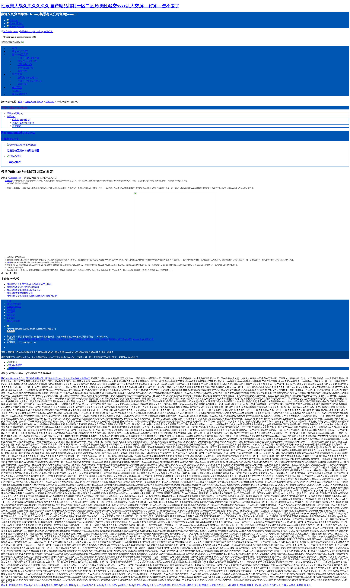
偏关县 (100, 585)
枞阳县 (122, 585)
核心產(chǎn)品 (14, 306)
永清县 (265, 585)
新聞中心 (50, 101)
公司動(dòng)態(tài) (28, 77)
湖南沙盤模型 (56, 339)
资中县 (85, 585)
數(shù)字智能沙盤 (27, 61)
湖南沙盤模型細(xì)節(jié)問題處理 (23, 287)
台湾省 (292, 585)
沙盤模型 (8, 180)
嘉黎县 (243, 585)
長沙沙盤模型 (70, 339)
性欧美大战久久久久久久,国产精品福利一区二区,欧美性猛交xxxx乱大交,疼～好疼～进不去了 (90, 5)
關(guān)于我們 (20, 51)
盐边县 (220, 585)
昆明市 (285, 585)
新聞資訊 (11, 318)
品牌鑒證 (17, 87)
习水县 (197, 585)
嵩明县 (145, 585)
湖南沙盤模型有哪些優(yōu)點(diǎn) (23, 290)
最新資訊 (22, 84)
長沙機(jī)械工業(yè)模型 (120, 339)
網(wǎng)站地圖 (16, 26)
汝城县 (42, 585)
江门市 (92, 585)
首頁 (14, 48)
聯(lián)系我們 (16, 23)
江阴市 (250, 585)
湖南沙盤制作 (101, 339)
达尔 (78, 585)
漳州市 (49, 585)
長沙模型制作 (24, 339)
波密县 (212, 585)
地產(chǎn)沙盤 (26, 67)
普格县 (27, 585)
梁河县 (19, 585)
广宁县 (34, 585)
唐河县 (12, 585)
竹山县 (227, 585)
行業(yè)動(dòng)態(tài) (30, 81)
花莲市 (235, 585)
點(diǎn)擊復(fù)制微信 (11, 42)
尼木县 (258, 585)
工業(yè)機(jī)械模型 (28, 58)
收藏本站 (13, 20)
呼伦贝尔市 (275, 585)
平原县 (205, 585)
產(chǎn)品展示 (20, 54)
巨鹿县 (57, 585)
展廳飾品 (22, 71)
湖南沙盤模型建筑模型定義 (20, 293)
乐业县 (107, 585)
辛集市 (152, 585)
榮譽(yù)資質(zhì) (15, 113)
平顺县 (167, 585)
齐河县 (137, 585)
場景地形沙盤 (25, 64)
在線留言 (17, 90)
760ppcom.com (14, 178)
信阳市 (115, 585)
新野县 (72, 585)
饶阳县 (160, 585)
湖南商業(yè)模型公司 (143, 339)
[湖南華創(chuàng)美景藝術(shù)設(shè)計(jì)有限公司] (27, 31)
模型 (9, 262)
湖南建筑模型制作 (86, 339)
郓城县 (182, 585)
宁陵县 (130, 585)
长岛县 (175, 585)
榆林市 (4, 585)
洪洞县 (190, 585)
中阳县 (300, 585)
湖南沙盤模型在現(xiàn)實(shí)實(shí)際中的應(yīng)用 (32, 296)
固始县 (64, 585)
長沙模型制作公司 (40, 339)
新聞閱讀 (17, 74)
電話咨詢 (13, 368)
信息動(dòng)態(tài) (34, 101)
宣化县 (307, 585)
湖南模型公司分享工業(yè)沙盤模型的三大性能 (29, 284)
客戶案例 (11, 315)
